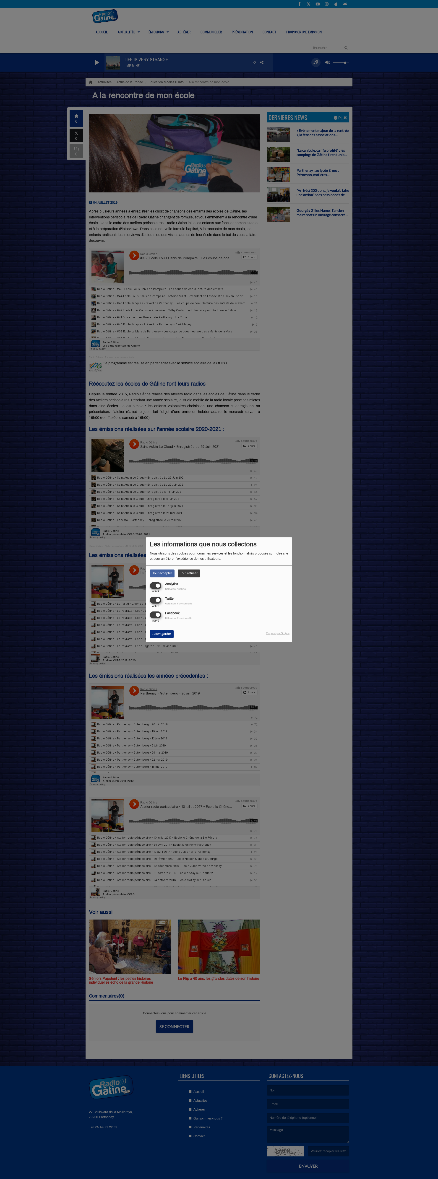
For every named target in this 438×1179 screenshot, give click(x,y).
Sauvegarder (161, 634)
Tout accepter (162, 573)
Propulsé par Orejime (277, 633)
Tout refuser (189, 573)
